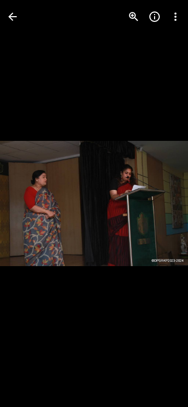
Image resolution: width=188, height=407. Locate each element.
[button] (29, 203)
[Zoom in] (133, 16)
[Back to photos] (12, 16)
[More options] (175, 16)
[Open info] (154, 16)
